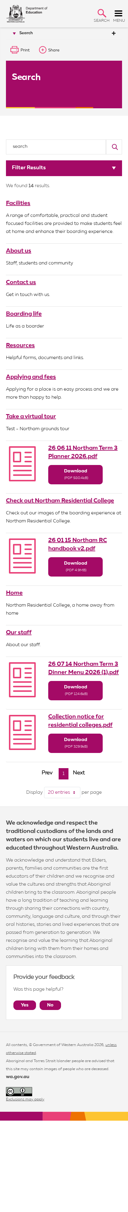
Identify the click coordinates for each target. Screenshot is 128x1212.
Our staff (19, 632)
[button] (102, 13)
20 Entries (64, 792)
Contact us (21, 282)
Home (14, 593)
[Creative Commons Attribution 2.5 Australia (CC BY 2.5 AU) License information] (19, 1091)
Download (76, 474)
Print (25, 50)
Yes (25, 1005)
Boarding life (24, 314)
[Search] (114, 147)
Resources (20, 345)
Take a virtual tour (31, 416)
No (50, 1005)
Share (54, 50)
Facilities (18, 203)
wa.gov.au (17, 1077)
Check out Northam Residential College (60, 501)
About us (18, 251)
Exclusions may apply (25, 1099)
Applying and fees (31, 377)
